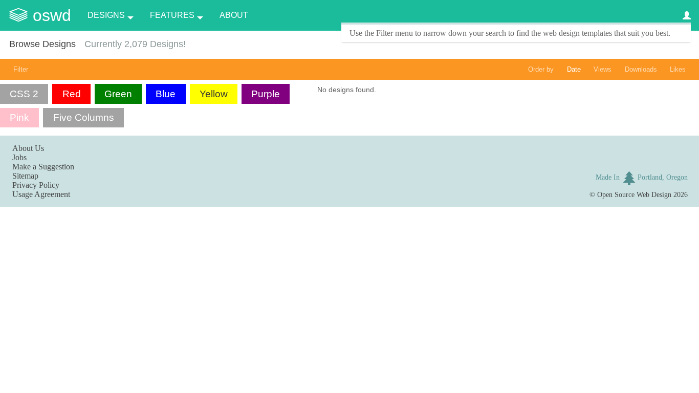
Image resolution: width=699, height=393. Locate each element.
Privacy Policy (35, 185)
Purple (265, 94)
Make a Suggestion (43, 166)
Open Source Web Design (634, 194)
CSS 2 (24, 94)
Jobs (19, 157)
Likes (678, 69)
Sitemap (25, 175)
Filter (20, 69)
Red (71, 94)
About (234, 15)
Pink (19, 117)
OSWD (52, 15)
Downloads (641, 69)
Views (602, 69)
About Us (28, 148)
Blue (166, 94)
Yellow (214, 94)
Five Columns (83, 117)
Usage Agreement (41, 194)
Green (118, 94)
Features (172, 15)
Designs (106, 15)
